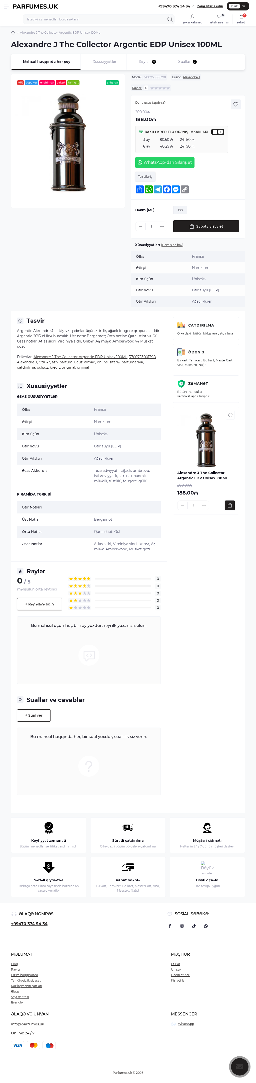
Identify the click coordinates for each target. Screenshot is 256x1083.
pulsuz (42, 367)
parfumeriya (132, 362)
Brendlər (17, 1002)
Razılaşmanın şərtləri (26, 986)
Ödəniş (196, 352)
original (68, 367)
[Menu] (6, 6)
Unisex (176, 969)
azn (55, 362)
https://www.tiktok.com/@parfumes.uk (194, 926)
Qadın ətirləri (180, 975)
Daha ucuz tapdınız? (150, 102)
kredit (55, 367)
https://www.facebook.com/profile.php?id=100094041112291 (170, 926)
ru (243, 6)
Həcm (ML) (144, 210)
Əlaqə (15, 991)
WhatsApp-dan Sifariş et (168, 162)
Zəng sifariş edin (210, 6)
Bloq (14, 964)
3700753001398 (142, 357)
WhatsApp (186, 1024)
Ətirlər (44, 362)
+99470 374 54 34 (29, 923)
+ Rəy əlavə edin (39, 604)
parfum (66, 362)
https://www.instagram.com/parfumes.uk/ (182, 926)
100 (180, 210)
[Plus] (162, 226)
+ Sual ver (33, 715)
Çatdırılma (201, 325)
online (102, 362)
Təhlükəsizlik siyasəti (26, 980)
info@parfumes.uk (27, 1024)
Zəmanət (198, 383)
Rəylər (15, 969)
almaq (89, 362)
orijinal (83, 367)
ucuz (78, 362)
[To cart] (230, 505)
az (236, 6)
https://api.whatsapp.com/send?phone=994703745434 (206, 926)
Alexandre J (191, 77)
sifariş (115, 362)
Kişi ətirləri (178, 980)
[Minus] (141, 226)
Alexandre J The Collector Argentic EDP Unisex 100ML (80, 357)
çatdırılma (26, 367)
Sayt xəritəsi (20, 997)
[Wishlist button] (236, 104)
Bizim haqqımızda (24, 975)
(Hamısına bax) (172, 245)
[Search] (170, 19)
